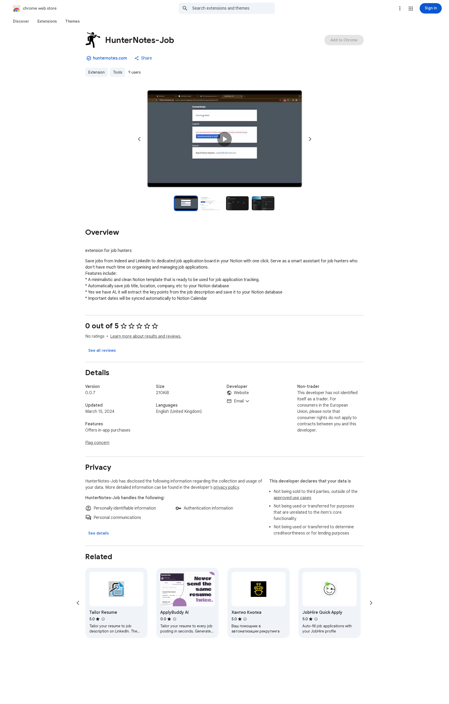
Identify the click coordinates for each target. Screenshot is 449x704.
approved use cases (292, 497)
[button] (411, 8)
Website (241, 392)
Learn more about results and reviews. (145, 336)
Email (239, 401)
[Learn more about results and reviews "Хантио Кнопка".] (245, 619)
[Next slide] (310, 139)
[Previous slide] (139, 139)
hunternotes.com (110, 58)
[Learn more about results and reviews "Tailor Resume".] (103, 619)
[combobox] (233, 8)
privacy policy (226, 487)
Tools (117, 72)
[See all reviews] (102, 350)
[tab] (21, 21)
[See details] (98, 533)
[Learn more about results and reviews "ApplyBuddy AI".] (174, 619)
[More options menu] (400, 8)
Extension (96, 72)
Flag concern (97, 442)
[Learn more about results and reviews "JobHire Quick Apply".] (316, 619)
